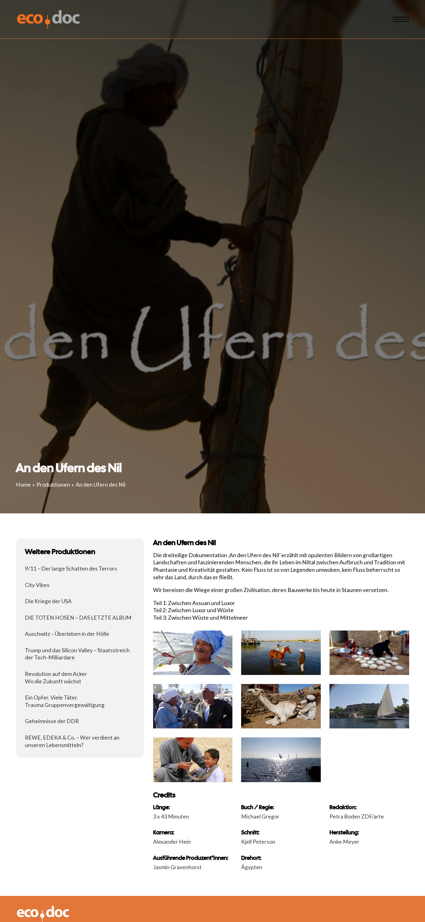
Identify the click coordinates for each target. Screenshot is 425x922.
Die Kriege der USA (48, 601)
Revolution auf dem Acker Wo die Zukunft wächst (56, 678)
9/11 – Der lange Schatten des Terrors (71, 568)
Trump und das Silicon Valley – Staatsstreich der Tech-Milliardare (77, 654)
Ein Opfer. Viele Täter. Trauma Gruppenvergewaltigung (65, 701)
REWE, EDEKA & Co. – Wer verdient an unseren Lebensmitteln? (72, 741)
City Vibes (37, 585)
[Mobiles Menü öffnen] (401, 19)
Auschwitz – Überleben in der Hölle (67, 634)
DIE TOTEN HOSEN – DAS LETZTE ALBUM (78, 617)
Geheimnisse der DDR (52, 721)
